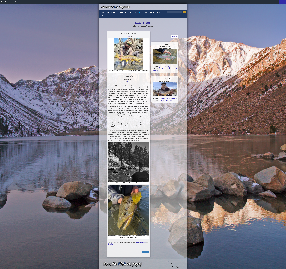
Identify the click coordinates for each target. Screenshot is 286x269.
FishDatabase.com (180, 265)
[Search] (184, 12)
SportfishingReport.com (169, 261)
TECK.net (182, 263)
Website (129, 82)
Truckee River (127, 36)
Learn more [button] (47, 2)
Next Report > (145, 252)
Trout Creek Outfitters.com (141, 242)
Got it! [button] (282, 2)
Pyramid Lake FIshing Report (165, 67)
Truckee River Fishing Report (165, 100)
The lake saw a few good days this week (168, 98)
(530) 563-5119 (111, 244)
